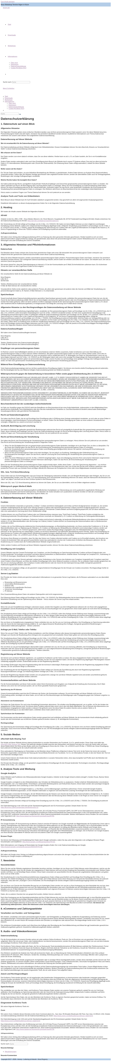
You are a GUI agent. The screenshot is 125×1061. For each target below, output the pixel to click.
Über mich (12, 103)
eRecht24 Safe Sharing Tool (10, 744)
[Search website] (8, 74)
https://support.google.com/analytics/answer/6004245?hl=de (21, 847)
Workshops (8, 100)
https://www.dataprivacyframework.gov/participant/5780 (35, 816)
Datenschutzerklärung (16, 107)
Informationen (9, 101)
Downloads (9, 98)
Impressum (12, 105)
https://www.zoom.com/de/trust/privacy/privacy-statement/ (73, 1016)
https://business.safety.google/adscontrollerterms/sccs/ (19, 807)
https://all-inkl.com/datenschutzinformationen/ (42, 221)
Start (6, 96)
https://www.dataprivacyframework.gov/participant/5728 (35, 1029)
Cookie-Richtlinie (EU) (16, 108)
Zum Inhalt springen (8, 1)
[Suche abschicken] (20, 114)
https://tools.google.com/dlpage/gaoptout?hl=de (38, 842)
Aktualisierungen (10, 1051)
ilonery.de (6, 8)
